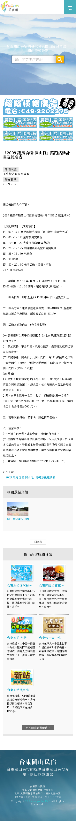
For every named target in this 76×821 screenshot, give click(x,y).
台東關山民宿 (9, 7)
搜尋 (60, 59)
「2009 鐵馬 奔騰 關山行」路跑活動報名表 (29, 477)
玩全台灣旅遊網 (34, 789)
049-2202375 (34, 796)
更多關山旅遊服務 (38, 728)
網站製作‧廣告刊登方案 (47, 793)
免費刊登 (25, 793)
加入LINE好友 (53, 796)
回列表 (38, 542)
